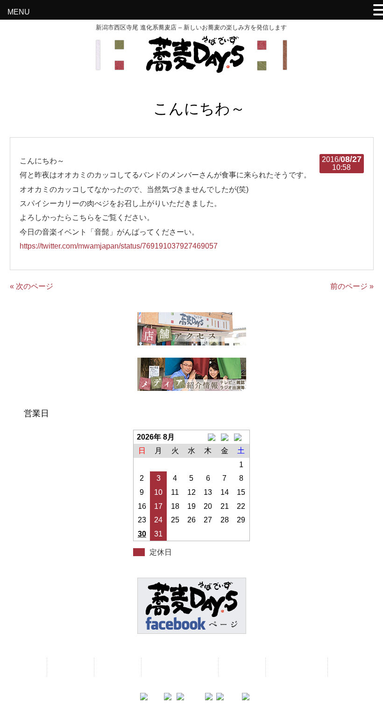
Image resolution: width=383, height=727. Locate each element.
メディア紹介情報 (179, 667)
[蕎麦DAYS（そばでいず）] (191, 68)
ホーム (26, 667)
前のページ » (352, 286)
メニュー (70, 667)
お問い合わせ (295, 667)
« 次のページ (31, 286)
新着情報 (117, 667)
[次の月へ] (241, 437)
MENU (18, 12)
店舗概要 (241, 667)
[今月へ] (224, 437)
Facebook (352, 667)
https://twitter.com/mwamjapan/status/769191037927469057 (119, 246)
